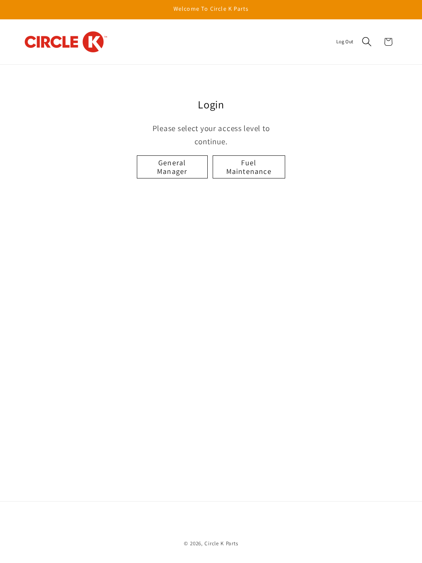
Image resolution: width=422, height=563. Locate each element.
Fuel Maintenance (249, 167)
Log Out (345, 41)
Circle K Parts (221, 543)
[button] (366, 42)
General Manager (172, 167)
